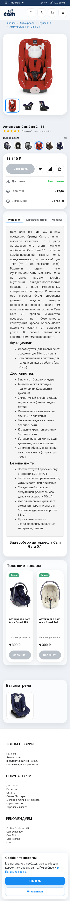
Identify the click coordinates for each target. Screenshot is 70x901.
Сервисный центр (16, 807)
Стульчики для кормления (22, 764)
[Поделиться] (60, 169)
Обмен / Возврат (16, 796)
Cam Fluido (12, 835)
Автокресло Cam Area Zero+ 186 (19, 621)
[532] (49, 145)
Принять (35, 880)
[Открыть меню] (62, 12)
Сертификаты (14, 803)
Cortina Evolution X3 (17, 828)
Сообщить (20, 168)
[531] (39, 145)
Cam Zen (11, 842)
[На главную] (9, 12)
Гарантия (11, 789)
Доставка (12, 785)
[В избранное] (40, 169)
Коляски (11, 753)
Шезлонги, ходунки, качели (22, 760)
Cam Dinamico (14, 831)
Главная (11, 23)
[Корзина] (52, 12)
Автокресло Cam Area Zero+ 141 (49, 621)
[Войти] (41, 12)
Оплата (10, 792)
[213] (28, 145)
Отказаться (35, 891)
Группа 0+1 (44, 23)
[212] (18, 145)
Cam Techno (13, 838)
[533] (60, 145)
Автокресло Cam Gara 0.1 (25, 26)
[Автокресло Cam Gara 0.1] (20, 705)
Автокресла (27, 23)
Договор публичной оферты (23, 799)
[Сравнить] (50, 169)
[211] (7, 145)
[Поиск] (31, 12)
